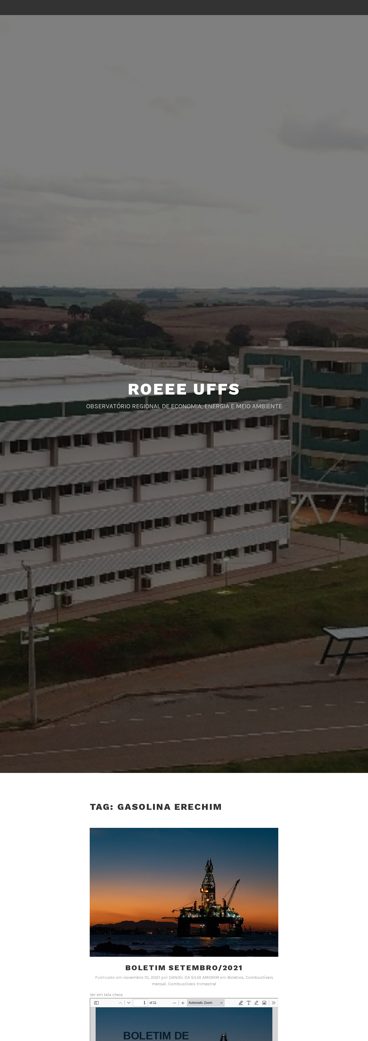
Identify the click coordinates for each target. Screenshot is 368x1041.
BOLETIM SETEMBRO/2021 (184, 967)
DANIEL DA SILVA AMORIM (194, 977)
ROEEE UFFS (184, 389)
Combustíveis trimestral (192, 983)
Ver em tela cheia (106, 994)
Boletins (235, 977)
